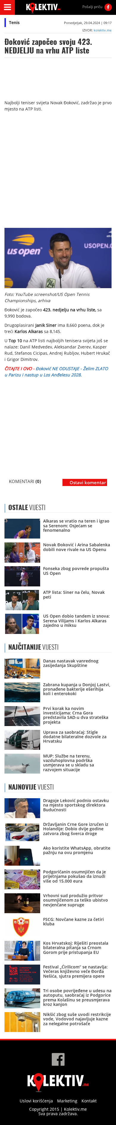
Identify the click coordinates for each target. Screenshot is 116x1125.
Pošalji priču (92, 6)
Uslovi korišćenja (36, 1101)
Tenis (14, 22)
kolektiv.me (103, 30)
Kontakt (89, 1101)
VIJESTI (33, 647)
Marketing (67, 1101)
